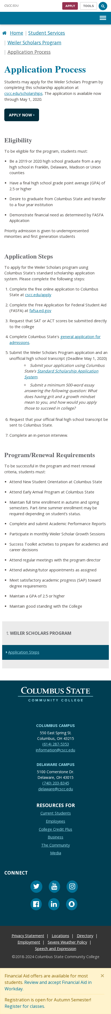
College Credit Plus (55, 829)
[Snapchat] (71, 905)
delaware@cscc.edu (55, 788)
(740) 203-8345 (55, 783)
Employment (29, 942)
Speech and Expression (55, 948)
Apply (70, 6)
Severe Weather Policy (67, 942)
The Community (55, 845)
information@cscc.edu (55, 749)
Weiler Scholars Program (34, 42)
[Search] (103, 6)
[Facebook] (36, 905)
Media (55, 852)
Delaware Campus (56, 764)
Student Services (46, 33)
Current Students (55, 813)
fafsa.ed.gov (40, 310)
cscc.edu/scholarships (23, 93)
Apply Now (20, 114)
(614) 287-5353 (55, 744)
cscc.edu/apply (38, 294)
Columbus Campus (55, 725)
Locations (60, 935)
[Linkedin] (54, 905)
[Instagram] (72, 887)
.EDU (11, 5)
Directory (85, 935)
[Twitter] (36, 887)
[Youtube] (54, 887)
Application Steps (23, 652)
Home (16, 33)
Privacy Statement (28, 935)
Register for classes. (25, 1006)
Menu (103, 13)
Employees (55, 821)
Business (55, 837)
